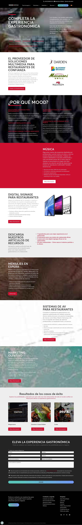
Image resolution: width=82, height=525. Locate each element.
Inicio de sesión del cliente (49, 500)
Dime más (13, 293)
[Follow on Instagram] (70, 515)
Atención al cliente (59, 1)
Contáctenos (13, 505)
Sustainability (63, 507)
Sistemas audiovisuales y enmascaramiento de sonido (23, 44)
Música (11, 39)
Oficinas (45, 505)
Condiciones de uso (64, 509)
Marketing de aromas (38, 39)
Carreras (62, 504)
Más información (49, 181)
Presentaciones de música (49, 504)
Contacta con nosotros (48, 499)
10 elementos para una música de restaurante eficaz (53, 237)
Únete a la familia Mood (17, 88)
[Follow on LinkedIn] (61, 515)
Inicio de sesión (69, 1)
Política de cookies (64, 511)
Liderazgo (62, 500)
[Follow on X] (67, 515)
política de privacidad (51, 470)
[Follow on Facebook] (64, 515)
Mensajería (18, 39)
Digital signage (26, 39)
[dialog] (2, 522)
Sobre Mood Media (64, 499)
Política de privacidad (65, 505)
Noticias (62, 502)
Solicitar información (63, 5)
